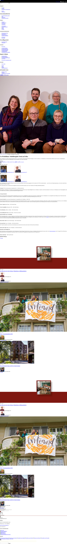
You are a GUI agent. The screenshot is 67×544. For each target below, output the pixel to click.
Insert (9, 543)
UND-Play (3, 23)
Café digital (3, 58)
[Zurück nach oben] (0, 539)
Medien (3, 67)
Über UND (1, 62)
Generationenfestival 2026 (5, 15)
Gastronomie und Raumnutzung (4, 31)
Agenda (3, 7)
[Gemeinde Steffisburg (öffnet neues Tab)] (3, 531)
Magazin (1, 20)
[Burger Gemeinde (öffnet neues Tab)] (3, 533)
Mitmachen (3, 11)
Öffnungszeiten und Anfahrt (6, 73)
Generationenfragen (5, 26)
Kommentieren (3, 506)
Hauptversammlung (52, 231)
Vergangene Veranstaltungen (6, 9)
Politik (3, 28)
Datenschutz (4, 538)
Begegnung (3, 37)
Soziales (3, 29)
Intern (1, 538)
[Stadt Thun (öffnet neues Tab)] (2, 530)
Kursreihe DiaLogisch (5, 49)
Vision (3, 65)
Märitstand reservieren (5, 18)
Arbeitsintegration (4, 51)
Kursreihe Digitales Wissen (6, 57)
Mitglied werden (4, 71)
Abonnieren (3, 24)
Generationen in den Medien (6, 52)
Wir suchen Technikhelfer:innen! (6, 60)
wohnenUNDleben (4, 48)
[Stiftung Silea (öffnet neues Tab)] (2, 532)
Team (2, 66)
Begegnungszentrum (5, 33)
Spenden (3, 72)
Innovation (1, 44)
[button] (33, 275)
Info (2, 16)
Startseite (1, 154)
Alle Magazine (4, 22)
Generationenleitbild (5, 50)
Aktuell (3, 8)
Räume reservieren (4, 34)
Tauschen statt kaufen (5, 35)
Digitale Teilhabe (4, 56)
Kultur (3, 27)
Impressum (7, 538)
